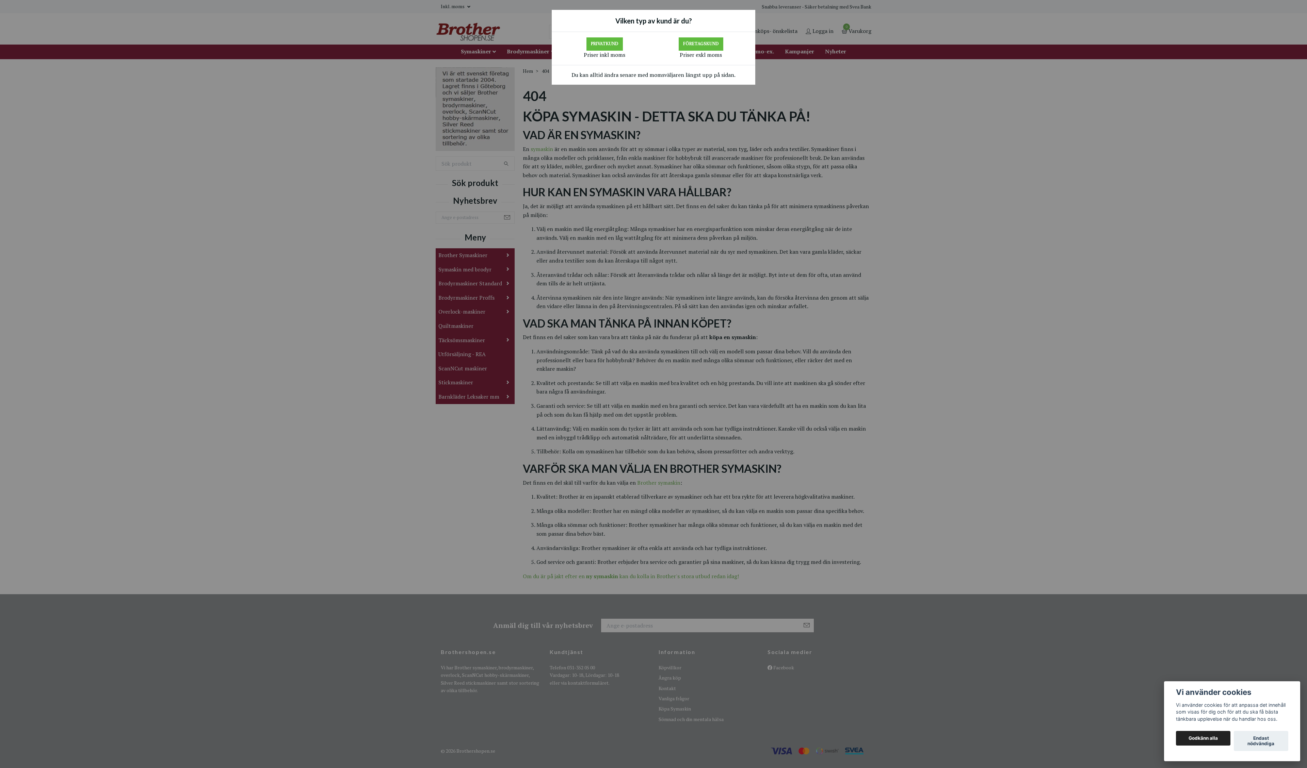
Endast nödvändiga (1260, 741)
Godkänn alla (1203, 738)
